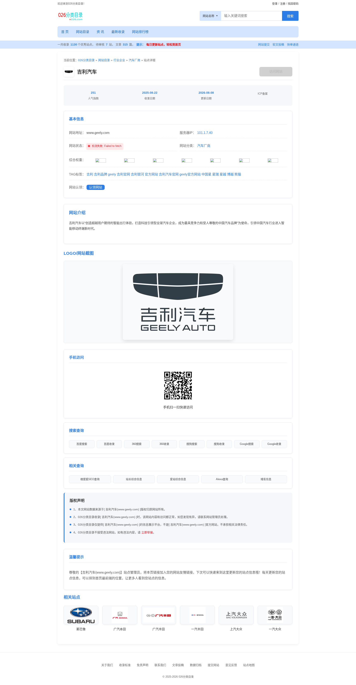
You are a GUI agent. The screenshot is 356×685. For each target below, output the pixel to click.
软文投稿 (278, 44)
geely (112, 174)
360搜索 (137, 443)
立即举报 (147, 532)
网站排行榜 (140, 32)
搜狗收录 (219, 443)
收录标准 (125, 665)
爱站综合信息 (178, 479)
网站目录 (82, 32)
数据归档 (195, 665)
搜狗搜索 (191, 443)
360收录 (164, 443)
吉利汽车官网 (169, 174)
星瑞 (215, 174)
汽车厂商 (134, 60)
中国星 (206, 174)
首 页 (65, 32)
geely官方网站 (190, 174)
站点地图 (249, 665)
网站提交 (264, 44)
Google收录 (274, 443)
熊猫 (237, 174)
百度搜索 (81, 443)
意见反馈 (231, 665)
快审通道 (293, 44)
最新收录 (118, 32)
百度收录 (109, 443)
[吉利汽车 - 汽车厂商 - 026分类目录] (70, 16)
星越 (223, 174)
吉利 (90, 174)
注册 (282, 3)
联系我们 (160, 665)
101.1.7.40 (205, 132)
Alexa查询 (222, 479)
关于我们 (107, 665)
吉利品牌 (100, 174)
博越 (230, 174)
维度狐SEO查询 (90, 479)
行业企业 (119, 60)
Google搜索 (247, 443)
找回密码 (293, 3)
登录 (275, 3)
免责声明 (142, 665)
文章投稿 (178, 665)
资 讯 (100, 32)
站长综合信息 (134, 479)
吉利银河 (137, 174)
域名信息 (266, 479)
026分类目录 (86, 60)
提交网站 (213, 665)
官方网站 (151, 174)
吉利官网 (123, 174)
